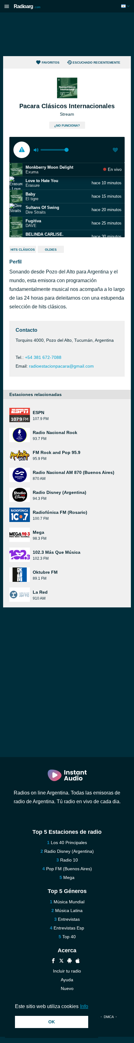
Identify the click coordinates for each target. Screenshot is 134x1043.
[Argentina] (126, 6)
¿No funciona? (67, 125)
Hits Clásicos (23, 249)
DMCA (108, 1017)
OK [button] (51, 1021)
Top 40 (69, 936)
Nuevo (67, 988)
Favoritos (51, 62)
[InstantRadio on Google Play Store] (69, 961)
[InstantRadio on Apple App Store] (77, 961)
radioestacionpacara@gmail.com (61, 366)
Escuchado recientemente (96, 62)
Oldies (51, 249)
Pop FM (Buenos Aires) (69, 868)
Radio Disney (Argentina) (69, 851)
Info (84, 1006)
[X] (61, 961)
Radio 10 (69, 859)
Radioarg (27, 6)
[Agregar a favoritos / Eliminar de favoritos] (115, 150)
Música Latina (69, 910)
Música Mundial (69, 901)
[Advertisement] (67, 34)
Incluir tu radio (67, 970)
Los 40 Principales (69, 842)
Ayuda (67, 979)
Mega (68, 877)
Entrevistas (69, 919)
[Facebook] (53, 961)
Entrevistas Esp (69, 927)
